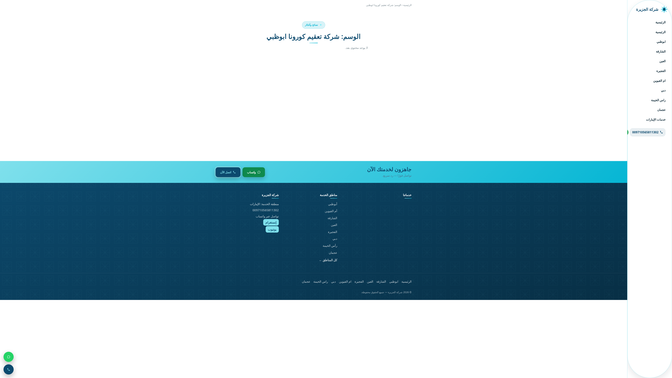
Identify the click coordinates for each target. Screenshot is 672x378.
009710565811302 (266, 210)
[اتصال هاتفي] (9, 369)
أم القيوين (331, 211)
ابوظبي (661, 42)
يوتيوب (272, 229)
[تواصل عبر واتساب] (9, 357)
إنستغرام (270, 222)
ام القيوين (659, 81)
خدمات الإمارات (656, 119)
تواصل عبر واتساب (267, 216)
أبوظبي (332, 204)
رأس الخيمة (330, 246)
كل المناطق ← (328, 260)
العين (662, 61)
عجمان (661, 110)
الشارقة (661, 51)
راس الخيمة (658, 100)
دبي (663, 90)
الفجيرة (661, 71)
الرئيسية (661, 22)
